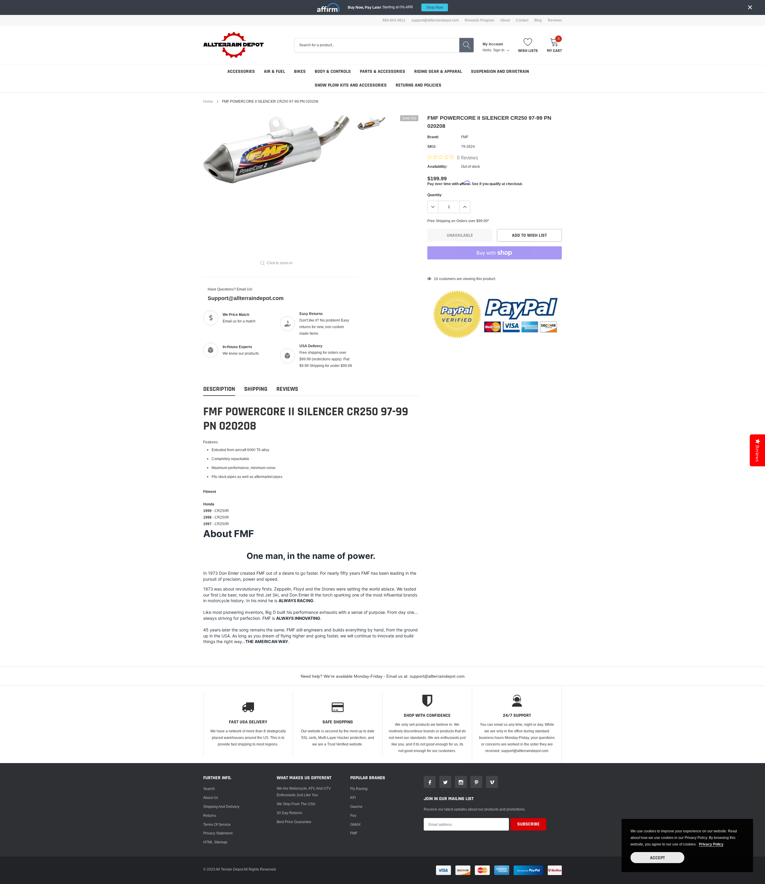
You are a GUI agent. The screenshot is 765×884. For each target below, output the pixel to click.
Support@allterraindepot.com (246, 298)
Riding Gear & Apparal (438, 71)
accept (657, 858)
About (505, 20)
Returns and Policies (418, 85)
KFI (353, 797)
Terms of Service (217, 824)
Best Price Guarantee (294, 822)
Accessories (241, 71)
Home (208, 101)
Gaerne (356, 806)
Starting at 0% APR (395, 7)
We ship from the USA (296, 804)
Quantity (434, 195)
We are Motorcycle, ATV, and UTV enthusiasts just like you (304, 791)
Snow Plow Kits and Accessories (351, 85)
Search (209, 788)
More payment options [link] (494, 267)
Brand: (433, 137)
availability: (437, 166)
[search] (466, 45)
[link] (371, 123)
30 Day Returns (289, 813)
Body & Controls (333, 71)
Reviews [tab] (287, 389)
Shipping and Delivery (221, 806)
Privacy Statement (217, 833)
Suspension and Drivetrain (500, 71)
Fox (353, 815)
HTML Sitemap (215, 842)
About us (210, 797)
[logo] (233, 45)
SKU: (431, 146)
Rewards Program (479, 20)
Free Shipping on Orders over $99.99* (458, 221)
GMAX (355, 824)
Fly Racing (359, 788)
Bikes (300, 71)
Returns (209, 815)
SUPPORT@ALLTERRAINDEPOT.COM (435, 20)
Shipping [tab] (255, 389)
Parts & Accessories (382, 71)
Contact (522, 20)
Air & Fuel (274, 71)
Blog (538, 20)
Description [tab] (219, 389)
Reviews (555, 20)
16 (436, 278)
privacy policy (711, 844)
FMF (464, 137)
